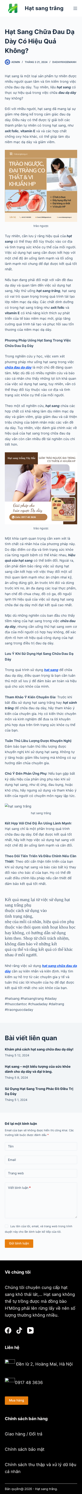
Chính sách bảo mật (24, 1449)
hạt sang (51, 670)
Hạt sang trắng (44, 8)
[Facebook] (8, 1330)
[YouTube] (30, 1330)
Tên (11, 1146)
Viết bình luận (19, 1188)
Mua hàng (16, 1400)
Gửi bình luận (19, 1243)
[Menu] (75, 8)
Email (12, 1160)
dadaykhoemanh (64, 62)
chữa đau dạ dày (18, 367)
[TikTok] (19, 1330)
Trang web (16, 1173)
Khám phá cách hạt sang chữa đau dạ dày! (39, 1049)
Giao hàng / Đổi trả (23, 1433)
